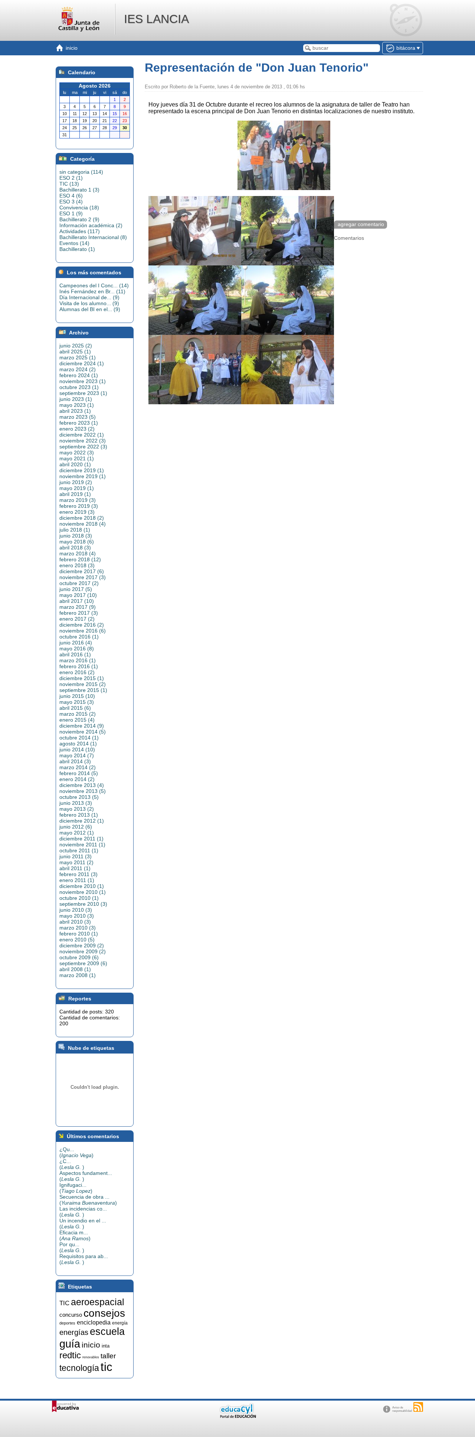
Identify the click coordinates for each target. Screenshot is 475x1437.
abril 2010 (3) (75, 922)
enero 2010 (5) (77, 940)
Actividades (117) (79, 231)
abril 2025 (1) (75, 352)
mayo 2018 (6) (76, 542)
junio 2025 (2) (75, 346)
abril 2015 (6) (75, 708)
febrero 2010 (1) (78, 934)
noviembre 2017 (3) (82, 577)
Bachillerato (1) (77, 249)
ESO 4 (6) (71, 196)
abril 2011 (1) (75, 868)
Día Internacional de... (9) (89, 297)
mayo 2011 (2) (76, 862)
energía (120, 1323)
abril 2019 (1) (75, 494)
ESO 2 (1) (71, 178)
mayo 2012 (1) (76, 833)
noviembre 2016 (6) (82, 631)
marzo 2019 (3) (77, 500)
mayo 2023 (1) (76, 405)
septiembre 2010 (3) (83, 904)
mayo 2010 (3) (76, 916)
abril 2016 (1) (75, 654)
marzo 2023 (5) (77, 417)
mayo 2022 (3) (76, 452)
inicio (91, 1344)
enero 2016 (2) (77, 672)
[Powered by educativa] (65, 1406)
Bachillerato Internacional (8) (93, 237)
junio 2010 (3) (75, 910)
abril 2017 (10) (76, 601)
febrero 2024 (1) (78, 375)
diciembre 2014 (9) (81, 726)
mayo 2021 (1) (76, 458)
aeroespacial (97, 1302)
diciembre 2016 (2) (81, 625)
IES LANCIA (156, 19)
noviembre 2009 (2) (82, 951)
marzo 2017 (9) (77, 607)
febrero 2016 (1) (78, 666)
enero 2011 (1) (76, 880)
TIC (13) (69, 184)
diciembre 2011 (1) (81, 839)
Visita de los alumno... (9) (89, 303)
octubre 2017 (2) (79, 583)
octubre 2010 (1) (79, 898)
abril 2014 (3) (75, 761)
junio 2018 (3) (75, 536)
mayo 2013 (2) (76, 809)
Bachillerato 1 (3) (79, 190)
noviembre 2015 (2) (82, 684)
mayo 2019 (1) (76, 488)
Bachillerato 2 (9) (79, 219)
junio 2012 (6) (75, 827)
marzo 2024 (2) (77, 369)
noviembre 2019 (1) (82, 476)
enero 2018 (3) (77, 565)
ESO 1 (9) (71, 213)
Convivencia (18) (79, 207)
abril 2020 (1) (75, 464)
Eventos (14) (74, 243)
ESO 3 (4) (71, 202)
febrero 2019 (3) (78, 506)
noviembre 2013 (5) (82, 791)
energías (73, 1332)
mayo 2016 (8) (76, 648)
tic (106, 1367)
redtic (70, 1355)
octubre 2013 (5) (79, 797)
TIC (64, 1303)
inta (105, 1346)
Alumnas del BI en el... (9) (89, 309)
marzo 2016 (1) (77, 660)
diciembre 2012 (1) (81, 821)
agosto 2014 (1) (78, 744)
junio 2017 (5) (75, 589)
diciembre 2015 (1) (81, 678)
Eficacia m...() (75, 1235)
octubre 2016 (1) (79, 637)
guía (69, 1344)
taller (108, 1356)
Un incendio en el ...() (82, 1223)
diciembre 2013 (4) (81, 785)
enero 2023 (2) (77, 429)
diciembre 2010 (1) (81, 886)
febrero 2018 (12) (80, 559)
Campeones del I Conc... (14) (94, 285)
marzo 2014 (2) (77, 767)
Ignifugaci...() (75, 1188)
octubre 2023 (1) (79, 387)
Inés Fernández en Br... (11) (92, 291)
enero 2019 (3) (77, 512)
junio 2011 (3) (75, 856)
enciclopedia (94, 1322)
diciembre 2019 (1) (81, 470)
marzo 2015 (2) (77, 714)
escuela (107, 1331)
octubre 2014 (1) (79, 738)
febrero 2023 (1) (78, 423)
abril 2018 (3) (75, 548)
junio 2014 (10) (77, 749)
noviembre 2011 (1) (82, 844)
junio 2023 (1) (75, 399)
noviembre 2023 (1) (82, 381)
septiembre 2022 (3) (83, 447)
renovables (90, 1357)
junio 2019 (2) (75, 482)
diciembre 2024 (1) (81, 363)
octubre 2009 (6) (79, 957)
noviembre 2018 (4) (82, 524)
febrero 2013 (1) (78, 815)
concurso (70, 1315)
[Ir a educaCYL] (237, 1416)
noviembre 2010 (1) (82, 892)
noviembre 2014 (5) (82, 732)
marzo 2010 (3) (77, 928)
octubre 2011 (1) (78, 850)
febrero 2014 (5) (78, 773)
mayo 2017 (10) (78, 595)
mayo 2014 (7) (76, 755)
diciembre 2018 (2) (81, 518)
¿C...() (71, 1164)
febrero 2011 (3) (78, 874)
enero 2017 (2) (77, 619)
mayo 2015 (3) (76, 702)
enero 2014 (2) (77, 779)
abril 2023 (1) (75, 411)
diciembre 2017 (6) (81, 571)
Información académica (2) (90, 225)
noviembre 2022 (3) (82, 441)
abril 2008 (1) (75, 969)
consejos (104, 1313)
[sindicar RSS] (418, 1407)
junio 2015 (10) (77, 696)
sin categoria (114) (81, 172)
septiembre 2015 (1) (83, 690)
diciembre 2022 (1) (81, 435)
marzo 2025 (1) (77, 357)
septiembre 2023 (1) (83, 393)
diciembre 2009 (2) (81, 945)
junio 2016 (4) (75, 643)
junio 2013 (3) (75, 803)
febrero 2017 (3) (78, 613)
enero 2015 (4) (77, 720)
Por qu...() (71, 1247)
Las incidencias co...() (83, 1212)
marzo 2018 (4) (77, 553)
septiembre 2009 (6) (83, 963)
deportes (67, 1323)
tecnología (79, 1368)
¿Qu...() (76, 1152)
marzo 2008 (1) (77, 975)
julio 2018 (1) (74, 530)
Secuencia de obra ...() (88, 1200)
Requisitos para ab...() (83, 1259)
